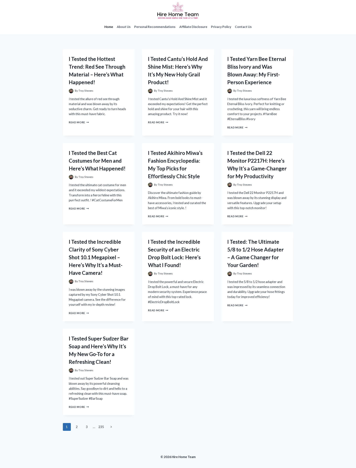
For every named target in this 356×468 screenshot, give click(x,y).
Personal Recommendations (154, 27)
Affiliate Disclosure (193, 27)
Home (108, 27)
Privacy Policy (221, 27)
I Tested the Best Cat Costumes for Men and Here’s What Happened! (97, 161)
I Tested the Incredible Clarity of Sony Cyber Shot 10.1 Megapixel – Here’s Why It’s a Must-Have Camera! (95, 257)
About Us (124, 27)
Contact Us (243, 27)
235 (101, 427)
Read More (79, 122)
